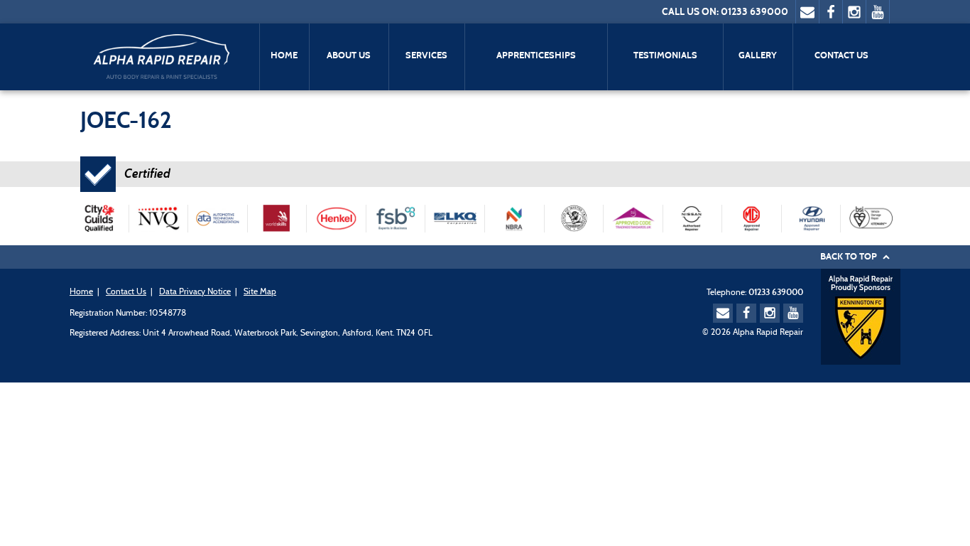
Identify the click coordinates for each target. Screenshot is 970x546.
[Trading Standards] (633, 218)
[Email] (807, 11)
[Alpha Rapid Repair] (160, 55)
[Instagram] (854, 11)
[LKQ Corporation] (455, 218)
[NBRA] (514, 218)
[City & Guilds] (99, 218)
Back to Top (849, 256)
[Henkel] (337, 218)
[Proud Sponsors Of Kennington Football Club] (860, 315)
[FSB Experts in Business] (396, 218)
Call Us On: (690, 12)
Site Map (260, 292)
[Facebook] (831, 11)
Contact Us (126, 292)
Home (81, 292)
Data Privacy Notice (195, 292)
